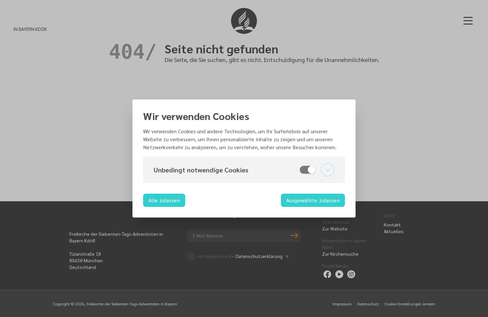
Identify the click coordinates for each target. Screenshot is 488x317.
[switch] (308, 170)
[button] (244, 170)
